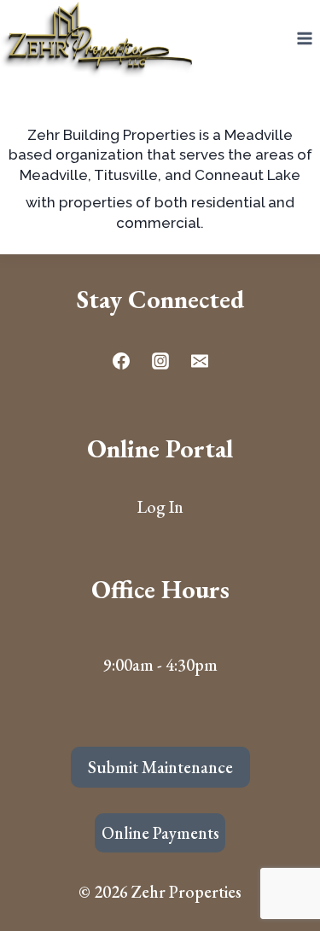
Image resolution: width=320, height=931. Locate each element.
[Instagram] (160, 361)
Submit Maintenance (160, 767)
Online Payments (160, 833)
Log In (160, 507)
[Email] (200, 361)
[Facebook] (121, 361)
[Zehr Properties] (98, 39)
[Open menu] (304, 39)
